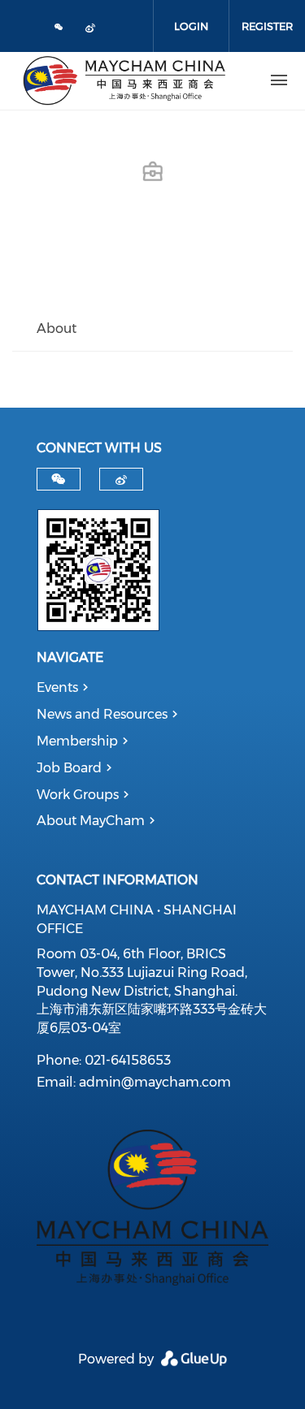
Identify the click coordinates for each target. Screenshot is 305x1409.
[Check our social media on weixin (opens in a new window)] (59, 28)
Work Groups (78, 794)
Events (57, 687)
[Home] (124, 80)
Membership (77, 741)
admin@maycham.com (155, 1082)
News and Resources (102, 714)
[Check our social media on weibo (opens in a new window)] (93, 30)
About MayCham (91, 820)
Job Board (69, 768)
